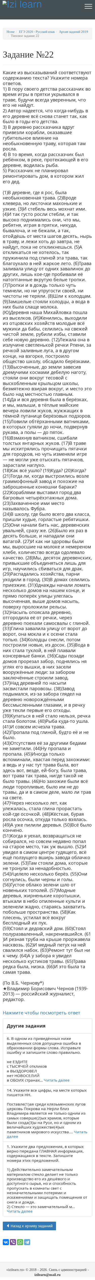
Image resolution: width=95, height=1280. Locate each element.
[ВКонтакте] (6, 1242)
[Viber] (13, 1242)
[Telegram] (27, 1242)
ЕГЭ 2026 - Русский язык (37, 32)
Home (11, 32)
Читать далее (57, 1080)
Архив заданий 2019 (73, 32)
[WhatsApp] (20, 1242)
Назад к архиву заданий (31, 1225)
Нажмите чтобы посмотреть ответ (41, 1013)
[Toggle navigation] (88, 6)
